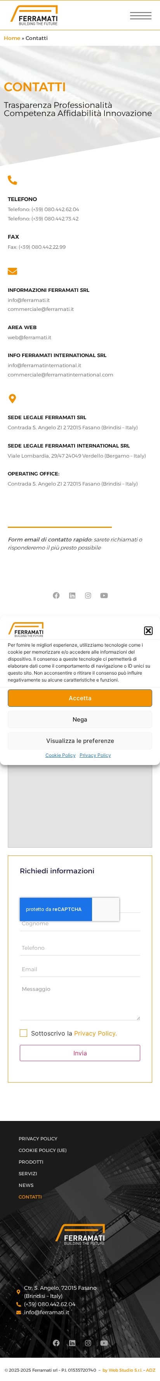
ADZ (150, 1370)
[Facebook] (56, 595)
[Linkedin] (72, 595)
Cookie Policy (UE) (43, 1150)
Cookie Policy (60, 755)
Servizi (28, 1173)
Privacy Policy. (95, 1033)
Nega (80, 719)
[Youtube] (104, 595)
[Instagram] (88, 595)
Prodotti (31, 1162)
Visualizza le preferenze (80, 740)
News (26, 1185)
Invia (80, 1053)
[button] (148, 631)
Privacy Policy (95, 755)
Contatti (30, 1197)
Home (12, 38)
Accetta (80, 698)
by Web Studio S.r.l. (122, 1370)
